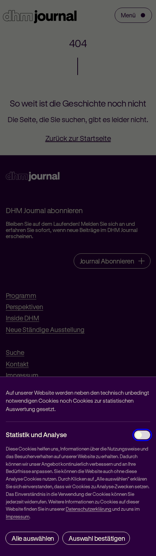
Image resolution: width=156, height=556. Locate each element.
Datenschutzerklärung (88, 508)
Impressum (17, 516)
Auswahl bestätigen (97, 538)
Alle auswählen (33, 538)
